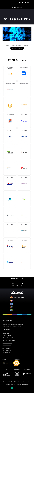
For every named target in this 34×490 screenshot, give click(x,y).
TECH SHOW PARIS (6, 352)
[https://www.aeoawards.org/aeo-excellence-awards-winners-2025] (4, 364)
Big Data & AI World (17, 307)
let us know (26, 45)
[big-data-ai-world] (11, 307)
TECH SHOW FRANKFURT (7, 346)
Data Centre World (17, 310)
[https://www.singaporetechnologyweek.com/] (17, 293)
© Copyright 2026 (6, 381)
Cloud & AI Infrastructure (19, 297)
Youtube (25, 2)
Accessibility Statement (10, 384)
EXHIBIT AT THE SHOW (7, 335)
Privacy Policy (14, 381)
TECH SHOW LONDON (7, 348)
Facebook (20, 2)
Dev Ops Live (16, 300)
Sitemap (20, 381)
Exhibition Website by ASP (18, 388)
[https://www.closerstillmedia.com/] (27, 374)
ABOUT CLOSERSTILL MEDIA (8, 337)
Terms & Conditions (27, 381)
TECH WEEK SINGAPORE (7, 343)
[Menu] (30, 2)
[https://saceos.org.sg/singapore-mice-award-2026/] (7, 364)
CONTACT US (5, 331)
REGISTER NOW (6, 333)
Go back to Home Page (17, 48)
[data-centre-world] (11, 310)
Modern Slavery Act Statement (22, 384)
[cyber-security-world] (11, 304)
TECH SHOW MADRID (7, 350)
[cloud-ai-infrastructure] (11, 297)
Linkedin (23, 2)
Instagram (28, 2)
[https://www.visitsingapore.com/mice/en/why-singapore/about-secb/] (7, 376)
